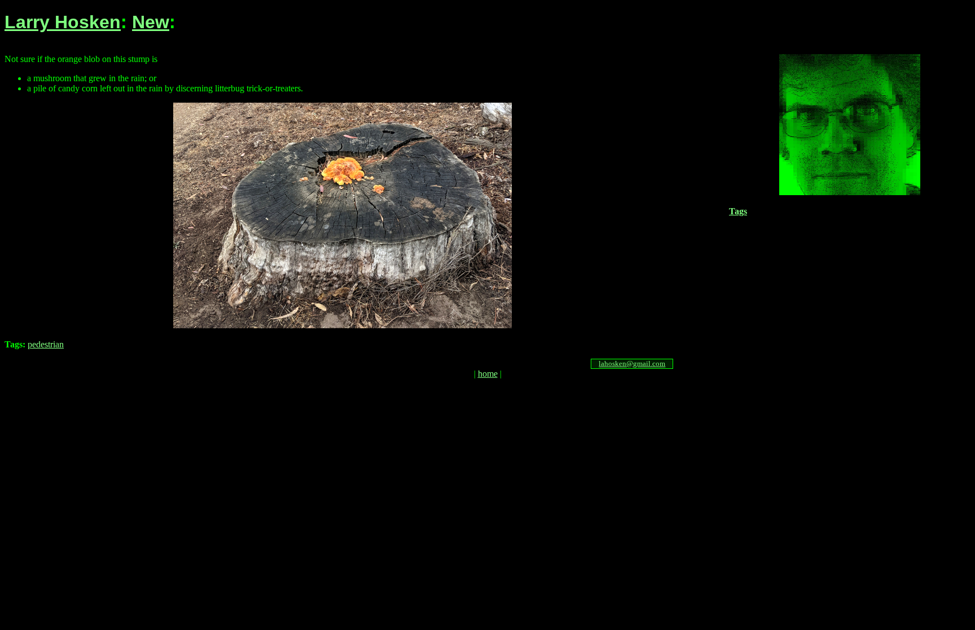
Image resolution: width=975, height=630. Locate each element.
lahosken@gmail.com (632, 363)
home (488, 373)
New (150, 22)
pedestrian (46, 344)
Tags (738, 211)
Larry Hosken (63, 22)
